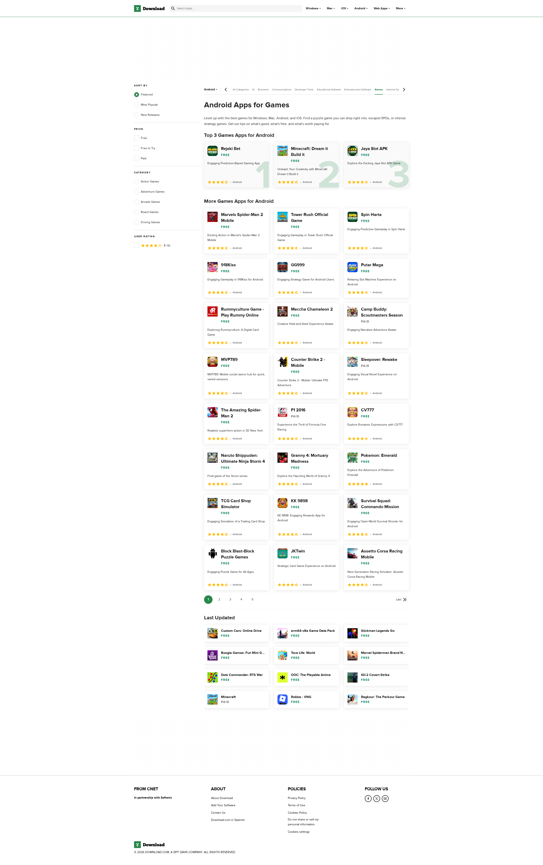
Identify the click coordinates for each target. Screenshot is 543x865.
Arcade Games (150, 202)
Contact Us (218, 813)
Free (144, 138)
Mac (330, 8)
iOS (343, 8)
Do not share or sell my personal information (303, 822)
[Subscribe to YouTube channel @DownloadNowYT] (385, 798)
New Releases (150, 115)
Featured (147, 94)
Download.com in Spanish (228, 820)
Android (359, 8)
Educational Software (329, 89)
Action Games (150, 181)
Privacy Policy (297, 798)
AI (253, 89)
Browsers (263, 89)
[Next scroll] (404, 89)
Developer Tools (304, 89)
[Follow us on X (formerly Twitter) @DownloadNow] (376, 798)
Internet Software (396, 89)
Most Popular (149, 105)
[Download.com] (149, 8)
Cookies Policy (297, 813)
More (399, 8)
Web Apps (381, 8)
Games (379, 89)
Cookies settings (299, 832)
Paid (143, 158)
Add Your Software (223, 805)
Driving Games (150, 222)
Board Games (150, 212)
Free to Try (148, 148)
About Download (222, 798)
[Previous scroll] (226, 89)
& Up (167, 245)
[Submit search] (173, 8)
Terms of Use (296, 805)
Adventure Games (153, 191)
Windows (312, 8)
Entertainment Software (357, 89)
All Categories (241, 89)
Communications (281, 89)
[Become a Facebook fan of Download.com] (368, 798)
